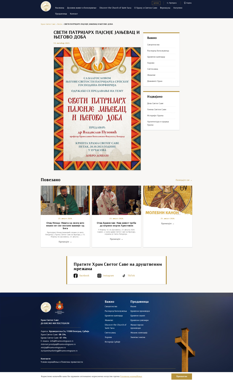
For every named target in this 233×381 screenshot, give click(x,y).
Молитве (151, 75)
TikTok (131, 276)
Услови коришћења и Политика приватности (62, 362)
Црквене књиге (137, 316)
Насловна (59, 8)
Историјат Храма (155, 116)
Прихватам (181, 376)
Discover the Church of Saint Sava (115, 8)
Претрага (173, 3)
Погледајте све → (184, 180)
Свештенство (153, 45)
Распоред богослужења (158, 51)
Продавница (61, 14)
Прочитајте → (65, 242)
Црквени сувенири (139, 320)
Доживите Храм (154, 81)
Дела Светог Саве (155, 103)
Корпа (187, 3)
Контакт (74, 14)
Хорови (150, 63)
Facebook (84, 276)
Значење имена (137, 337)
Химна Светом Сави (156, 110)
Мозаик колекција (139, 333)
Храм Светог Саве (48, 24)
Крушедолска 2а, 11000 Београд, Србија (69, 331)
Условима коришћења (131, 376)
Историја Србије (112, 342)
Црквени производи (140, 311)
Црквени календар (156, 57)
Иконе (133, 307)
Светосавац (152, 69)
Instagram (108, 276)
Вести (59, 24)
